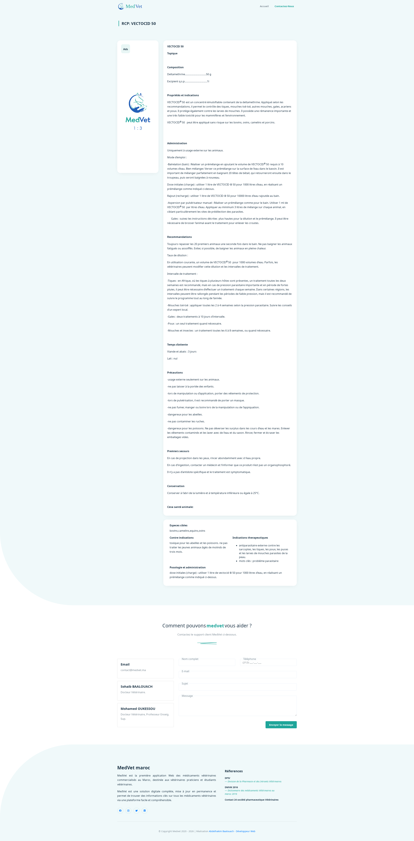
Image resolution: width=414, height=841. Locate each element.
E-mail (185, 671)
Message (187, 695)
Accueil (264, 6)
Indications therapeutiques (250, 537)
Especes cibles (178, 525)
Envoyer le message (281, 724)
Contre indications (182, 537)
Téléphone (249, 659)
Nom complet (190, 659)
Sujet (185, 683)
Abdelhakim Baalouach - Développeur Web (232, 831)
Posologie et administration (188, 567)
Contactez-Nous (284, 6)
